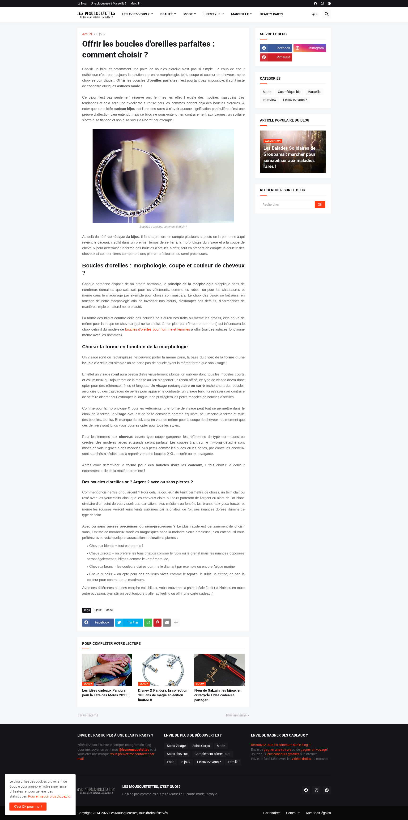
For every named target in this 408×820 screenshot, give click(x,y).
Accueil (87, 34)
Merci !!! (135, 3)
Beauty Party (271, 14)
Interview (269, 100)
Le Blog (82, 3)
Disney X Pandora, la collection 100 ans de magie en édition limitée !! (162, 695)
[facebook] (315, 3)
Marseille (240, 14)
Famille (233, 762)
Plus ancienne (236, 715)
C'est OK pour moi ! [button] (28, 806)
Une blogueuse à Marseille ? (108, 3)
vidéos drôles (301, 759)
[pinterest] (329, 3)
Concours (293, 813)
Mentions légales (318, 813)
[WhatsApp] (148, 623)
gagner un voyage (314, 749)
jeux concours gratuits (283, 754)
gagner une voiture (277, 749)
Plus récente (89, 715)
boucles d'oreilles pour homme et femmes (157, 329)
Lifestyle (212, 14)
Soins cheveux (177, 754)
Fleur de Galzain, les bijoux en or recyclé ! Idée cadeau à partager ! (217, 695)
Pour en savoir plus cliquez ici (49, 796)
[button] (315, 14)
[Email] (167, 623)
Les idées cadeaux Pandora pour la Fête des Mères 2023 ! (105, 692)
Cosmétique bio (289, 92)
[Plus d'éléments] (176, 623)
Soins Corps (201, 746)
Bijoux (100, 34)
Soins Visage (176, 746)
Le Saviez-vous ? (135, 14)
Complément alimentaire (212, 754)
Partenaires (271, 813)
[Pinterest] (157, 623)
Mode (188, 14)
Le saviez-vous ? (295, 100)
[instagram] (322, 3)
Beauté (166, 14)
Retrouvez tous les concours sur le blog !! (280, 745)
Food (170, 762)
